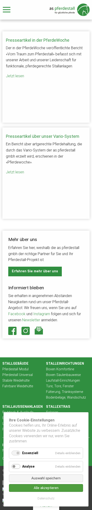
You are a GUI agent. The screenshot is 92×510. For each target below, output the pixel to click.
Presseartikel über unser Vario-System (42, 136)
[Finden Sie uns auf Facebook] (12, 331)
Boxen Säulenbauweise (63, 375)
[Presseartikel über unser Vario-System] (46, 199)
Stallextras (58, 407)
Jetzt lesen (15, 76)
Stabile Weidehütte (15, 381)
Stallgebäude (15, 364)
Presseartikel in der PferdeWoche (37, 40)
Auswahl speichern (46, 478)
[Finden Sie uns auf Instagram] (25, 331)
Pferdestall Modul (15, 369)
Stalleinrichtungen (65, 364)
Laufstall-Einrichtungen (63, 381)
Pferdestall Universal (17, 375)
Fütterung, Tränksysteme (64, 392)
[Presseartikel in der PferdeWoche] (46, 103)
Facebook (16, 314)
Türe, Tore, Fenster (60, 386)
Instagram (41, 314)
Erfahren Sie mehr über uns (35, 271)
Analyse (28, 466)
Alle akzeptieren (46, 488)
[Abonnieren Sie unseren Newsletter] (39, 331)
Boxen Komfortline (60, 369)
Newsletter (31, 320)
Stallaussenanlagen (22, 407)
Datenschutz (46, 498)
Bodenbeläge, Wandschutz (66, 398)
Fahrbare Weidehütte (17, 386)
